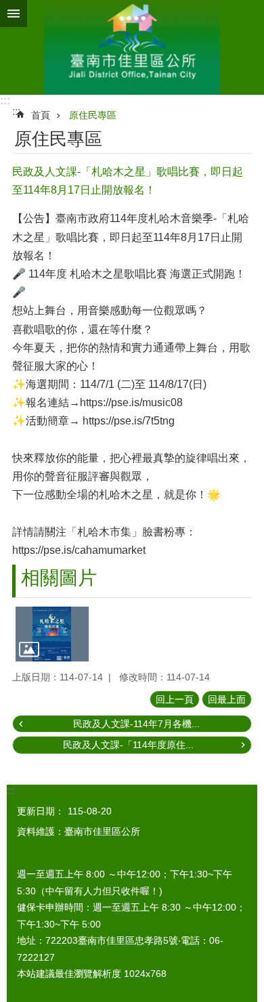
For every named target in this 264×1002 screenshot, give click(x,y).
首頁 (40, 115)
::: (5, 100)
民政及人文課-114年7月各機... (136, 723)
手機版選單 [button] (13, 13)
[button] (52, 634)
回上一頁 (175, 699)
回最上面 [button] (227, 699)
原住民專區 (92, 115)
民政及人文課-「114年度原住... (128, 744)
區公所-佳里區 (132, 47)
